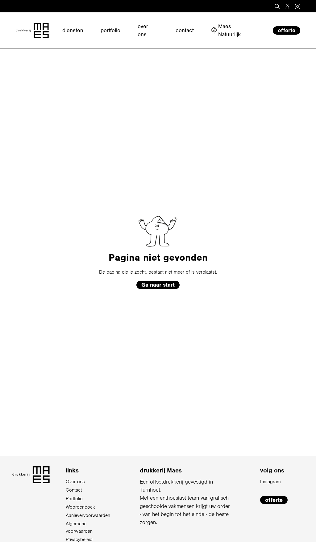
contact (185, 30)
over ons (143, 30)
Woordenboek (80, 507)
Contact (74, 490)
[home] (32, 30)
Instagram (270, 482)
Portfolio (74, 499)
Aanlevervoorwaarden (88, 515)
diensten (72, 30)
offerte (286, 30)
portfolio (110, 30)
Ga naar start (158, 284)
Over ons (75, 482)
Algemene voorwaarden (79, 527)
